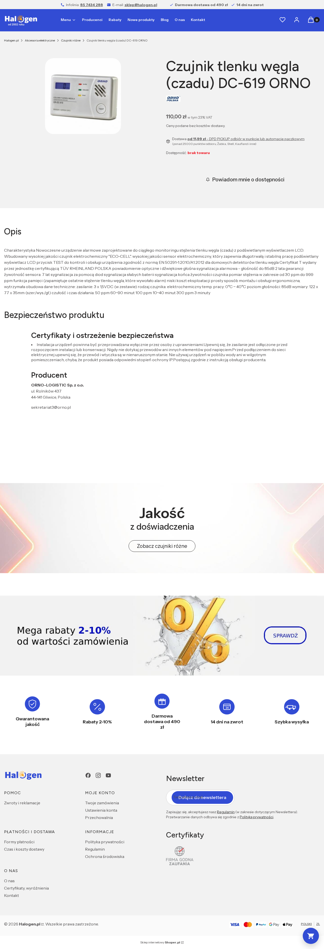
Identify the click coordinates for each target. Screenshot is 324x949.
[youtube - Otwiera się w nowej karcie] (108, 775)
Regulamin (95, 849)
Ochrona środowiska (104, 856)
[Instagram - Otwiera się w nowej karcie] (98, 775)
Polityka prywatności (104, 841)
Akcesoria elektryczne (40, 40)
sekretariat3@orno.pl (51, 407)
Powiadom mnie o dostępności (248, 180)
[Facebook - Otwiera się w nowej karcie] (88, 775)
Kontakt (11, 895)
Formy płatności (19, 841)
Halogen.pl (11, 40)
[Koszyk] (311, 936)
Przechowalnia (99, 817)
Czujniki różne (70, 40)
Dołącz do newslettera (202, 797)
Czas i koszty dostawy (24, 849)
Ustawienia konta (101, 810)
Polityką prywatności (256, 817)
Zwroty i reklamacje (22, 802)
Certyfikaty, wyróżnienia (26, 888)
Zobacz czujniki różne (162, 546)
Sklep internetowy (160, 942)
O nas (9, 880)
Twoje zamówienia (102, 802)
